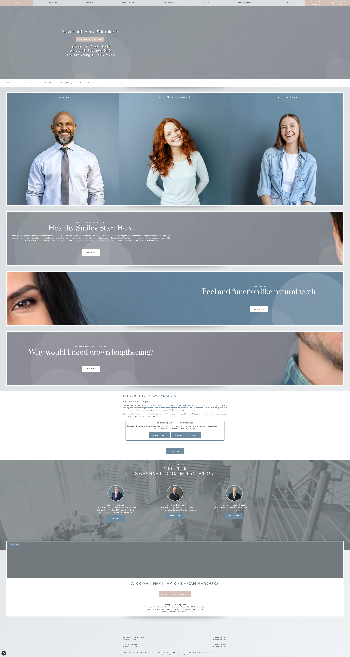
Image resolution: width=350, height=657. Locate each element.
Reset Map (14, 544)
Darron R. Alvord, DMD (91, 46)
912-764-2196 (221, 644)
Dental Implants (128, 3)
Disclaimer (218, 653)
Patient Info (52, 3)
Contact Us (286, 3)
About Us (89, 3)
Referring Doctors (245, 3)
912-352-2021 (221, 637)
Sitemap (210, 653)
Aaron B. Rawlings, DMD (91, 50)
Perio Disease (169, 3)
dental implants (187, 408)
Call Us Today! (160, 435)
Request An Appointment (186, 435)
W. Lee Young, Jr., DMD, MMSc (91, 55)
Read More (118, 518)
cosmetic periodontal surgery (207, 408)
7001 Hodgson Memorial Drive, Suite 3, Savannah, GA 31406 (29, 83)
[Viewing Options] (3, 653)
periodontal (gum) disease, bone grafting (160, 408)
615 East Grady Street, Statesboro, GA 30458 (77, 83)
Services (206, 3)
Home (17, 3)
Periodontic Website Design (170, 655)
